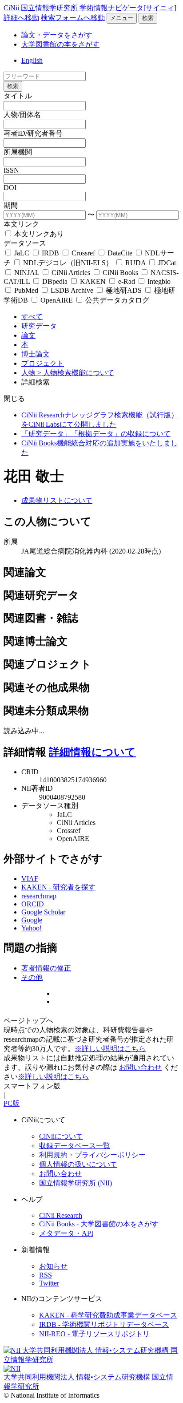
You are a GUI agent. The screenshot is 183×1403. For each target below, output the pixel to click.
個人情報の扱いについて (78, 1164)
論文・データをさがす (56, 35)
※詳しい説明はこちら (110, 1048)
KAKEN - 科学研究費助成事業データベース (108, 1315)
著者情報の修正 (46, 968)
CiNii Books (120, 272)
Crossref (83, 253)
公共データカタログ (116, 300)
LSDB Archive (72, 290)
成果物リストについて (56, 500)
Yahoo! (31, 928)
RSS (45, 1275)
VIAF (29, 878)
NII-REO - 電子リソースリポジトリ (94, 1334)
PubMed (26, 290)
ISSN (11, 170)
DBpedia (54, 281)
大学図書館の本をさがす (60, 44)
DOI (10, 187)
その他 (32, 977)
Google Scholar (43, 912)
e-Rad (126, 281)
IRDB (50, 253)
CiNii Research (60, 1215)
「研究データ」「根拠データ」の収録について (96, 433)
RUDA (135, 263)
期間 (11, 205)
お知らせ (53, 1266)
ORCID (32, 904)
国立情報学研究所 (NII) (75, 1183)
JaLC (21, 253)
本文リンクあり (38, 234)
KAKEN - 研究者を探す (58, 887)
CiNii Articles (71, 272)
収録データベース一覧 (74, 1145)
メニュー (121, 18)
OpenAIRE (57, 300)
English (32, 60)
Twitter (49, 1283)
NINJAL (26, 272)
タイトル (18, 96)
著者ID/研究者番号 (33, 133)
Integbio (158, 281)
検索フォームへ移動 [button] (73, 17)
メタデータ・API (66, 1233)
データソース (25, 243)
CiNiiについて (61, 1136)
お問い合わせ (140, 1067)
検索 (148, 18)
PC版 (12, 1103)
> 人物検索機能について (75, 372)
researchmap (38, 896)
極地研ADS (123, 290)
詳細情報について (92, 752)
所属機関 (18, 152)
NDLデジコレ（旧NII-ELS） (68, 263)
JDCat (166, 263)
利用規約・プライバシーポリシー (92, 1155)
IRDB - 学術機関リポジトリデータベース (104, 1324)
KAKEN (92, 281)
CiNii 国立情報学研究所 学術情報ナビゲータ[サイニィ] (90, 8)
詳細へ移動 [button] (21, 17)
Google (31, 920)
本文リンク (21, 224)
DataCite (120, 253)
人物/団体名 (22, 114)
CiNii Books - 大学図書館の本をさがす (99, 1224)
